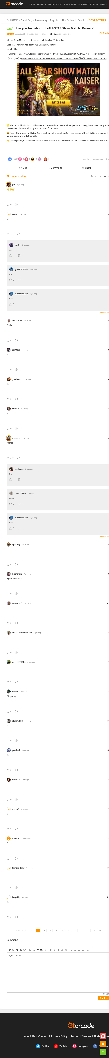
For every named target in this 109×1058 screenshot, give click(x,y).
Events (81, 20)
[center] (75, 949)
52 (82, 930)
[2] (45, 949)
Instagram (83, 1046)
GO (100, 930)
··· (75, 930)
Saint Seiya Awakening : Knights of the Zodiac (47, 20)
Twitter (45, 1046)
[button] (62, 949)
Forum (94, 4)
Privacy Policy (59, 1036)
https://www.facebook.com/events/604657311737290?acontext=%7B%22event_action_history (63, 58)
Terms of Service (81, 1036)
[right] (79, 949)
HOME (14, 20)
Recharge (70, 4)
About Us (29, 1036)
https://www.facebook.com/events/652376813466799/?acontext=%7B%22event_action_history (62, 54)
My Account (55, 4)
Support (83, 4)
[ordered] (30, 949)
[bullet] (34, 949)
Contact (43, 1036)
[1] (41, 949)
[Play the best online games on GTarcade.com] (14, 3)
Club (33, 4)
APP (102, 4)
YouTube (63, 1046)
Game (40, 4)
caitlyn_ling (53, 34)
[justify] (83, 949)
